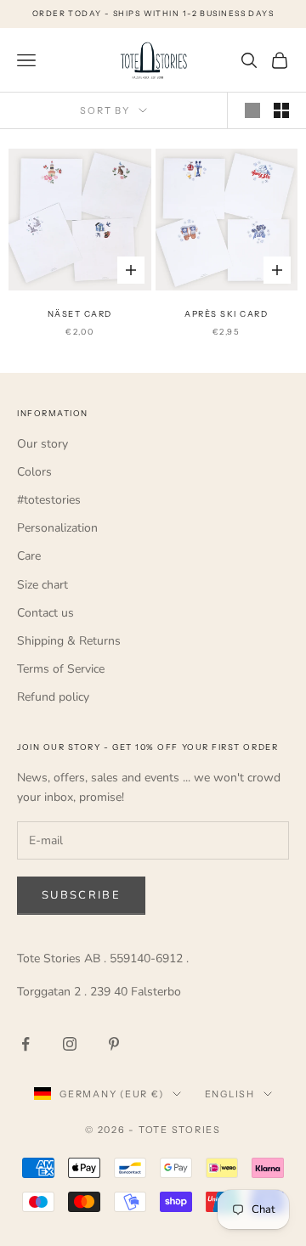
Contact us (45, 613)
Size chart (42, 585)
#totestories (49, 500)
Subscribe (81, 895)
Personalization (57, 528)
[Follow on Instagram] (69, 1043)
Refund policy (53, 697)
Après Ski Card (226, 314)
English (230, 1094)
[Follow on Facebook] (25, 1043)
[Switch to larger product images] (252, 110)
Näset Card (80, 314)
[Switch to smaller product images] (281, 110)
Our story (42, 444)
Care (29, 556)
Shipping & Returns (69, 641)
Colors (34, 472)
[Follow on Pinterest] (113, 1043)
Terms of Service (61, 669)
